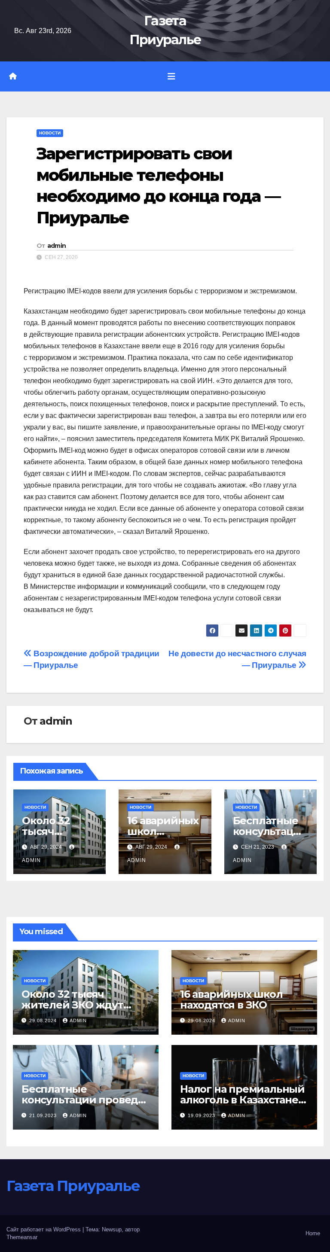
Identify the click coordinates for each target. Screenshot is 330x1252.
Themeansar (21, 1237)
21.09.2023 (43, 1115)
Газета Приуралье (73, 1186)
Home (313, 1233)
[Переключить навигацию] (171, 76)
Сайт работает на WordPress (44, 1229)
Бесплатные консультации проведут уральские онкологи (85, 1100)
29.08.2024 (43, 1020)
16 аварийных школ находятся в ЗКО (231, 999)
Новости (50, 133)
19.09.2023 (202, 1115)
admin (56, 246)
